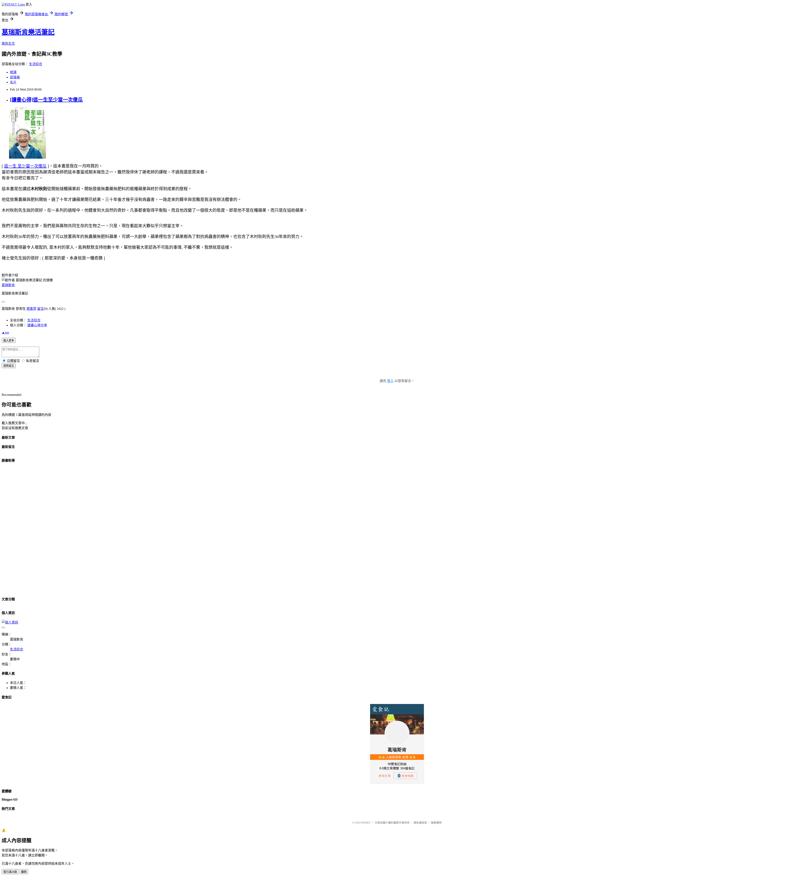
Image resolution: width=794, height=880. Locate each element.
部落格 (15, 77)
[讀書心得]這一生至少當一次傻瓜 (46, 99)
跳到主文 (8, 43)
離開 (23, 871)
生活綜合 (35, 64)
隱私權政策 (420, 822)
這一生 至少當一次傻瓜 (25, 166)
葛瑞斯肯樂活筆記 (28, 32)
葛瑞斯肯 (8, 285)
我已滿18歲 (10, 871)
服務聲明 (436, 822)
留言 (40, 308)
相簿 (13, 72)
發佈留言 (8, 365)
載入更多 (8, 340)
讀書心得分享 (37, 325)
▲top (5, 332)
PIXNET (366, 822)
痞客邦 (31, 308)
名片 (13, 82)
